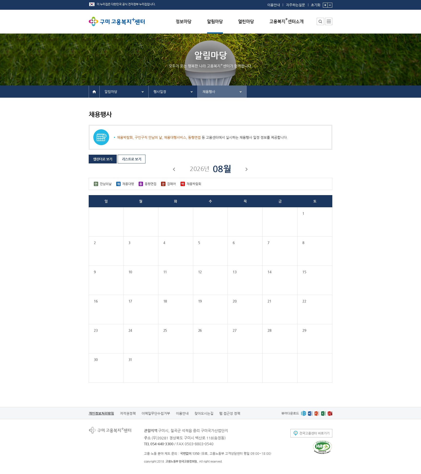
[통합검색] (320, 21)
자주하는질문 (295, 5)
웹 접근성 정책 (229, 413)
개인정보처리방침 (101, 413)
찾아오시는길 (203, 413)
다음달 (247, 170)
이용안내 (273, 5)
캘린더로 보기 (102, 159)
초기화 (315, 5)
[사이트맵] (328, 21)
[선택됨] (215, 25)
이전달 (174, 170)
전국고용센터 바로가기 (314, 433)
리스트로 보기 (131, 159)
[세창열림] (322, 447)
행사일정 (159, 92)
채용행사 (208, 92)
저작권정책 (128, 413)
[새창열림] (303, 413)
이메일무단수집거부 (156, 413)
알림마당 (111, 92)
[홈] (94, 91)
